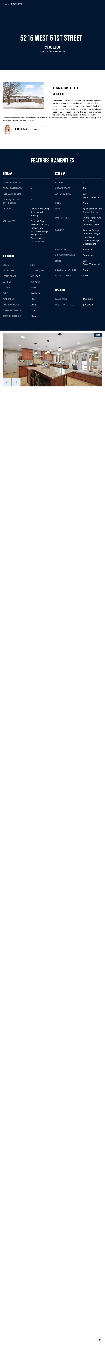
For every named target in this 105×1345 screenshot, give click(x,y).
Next (16, 382)
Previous (7, 382)
